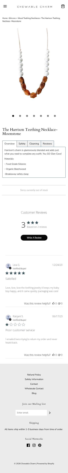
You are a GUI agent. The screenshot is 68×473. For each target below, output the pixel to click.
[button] (34, 70)
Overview (9, 144)
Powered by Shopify (45, 463)
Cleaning (34, 144)
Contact (34, 384)
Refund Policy (34, 374)
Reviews (47, 144)
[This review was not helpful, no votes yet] (59, 303)
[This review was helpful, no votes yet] (53, 303)
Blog (34, 393)
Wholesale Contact (34, 388)
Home (4, 18)
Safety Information (34, 379)
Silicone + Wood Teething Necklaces (24, 18)
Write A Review (34, 237)
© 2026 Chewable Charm (25, 463)
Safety (22, 144)
